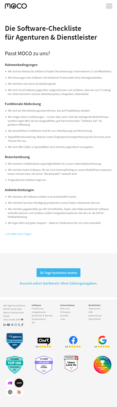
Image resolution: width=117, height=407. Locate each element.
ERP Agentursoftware (14, 305)
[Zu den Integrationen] (14, 387)
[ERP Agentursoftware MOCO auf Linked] (4, 325)
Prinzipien (65, 312)
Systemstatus (39, 319)
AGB (91, 312)
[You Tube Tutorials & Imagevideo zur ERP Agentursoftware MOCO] (8, 325)
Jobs (62, 319)
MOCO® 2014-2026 (12, 309)
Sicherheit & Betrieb (42, 315)
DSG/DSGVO (95, 319)
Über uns (65, 308)
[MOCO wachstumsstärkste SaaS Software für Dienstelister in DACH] (102, 365)
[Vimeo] (12, 325)
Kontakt (64, 315)
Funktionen (38, 308)
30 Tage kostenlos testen (58, 272)
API (33, 322)
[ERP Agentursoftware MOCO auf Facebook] (22, 325)
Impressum (94, 308)
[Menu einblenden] (109, 6)
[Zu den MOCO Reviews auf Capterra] (14, 341)
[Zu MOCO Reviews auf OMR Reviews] (14, 365)
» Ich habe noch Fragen (18, 234)
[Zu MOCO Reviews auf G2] (73, 364)
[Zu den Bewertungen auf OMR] (44, 342)
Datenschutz (95, 315)
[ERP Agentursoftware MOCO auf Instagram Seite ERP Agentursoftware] (15, 325)
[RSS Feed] (19, 325)
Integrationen (39, 312)
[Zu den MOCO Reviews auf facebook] (73, 342)
